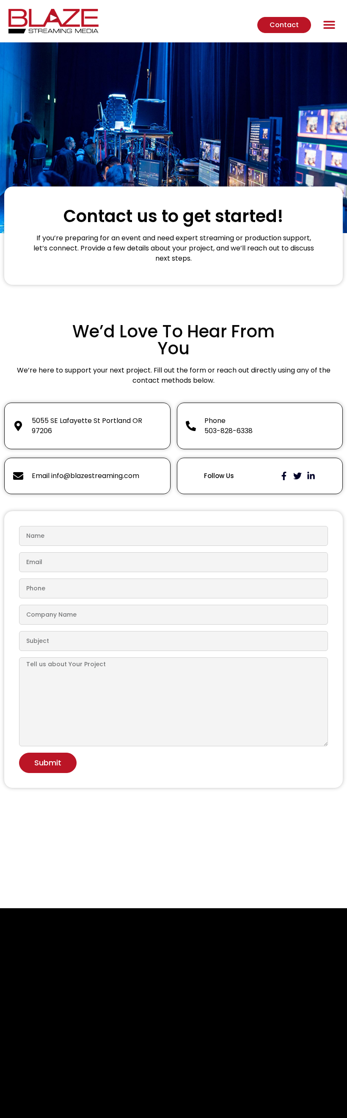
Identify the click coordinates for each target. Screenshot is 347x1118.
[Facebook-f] (284, 476)
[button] (329, 24)
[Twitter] (297, 476)
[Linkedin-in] (311, 476)
